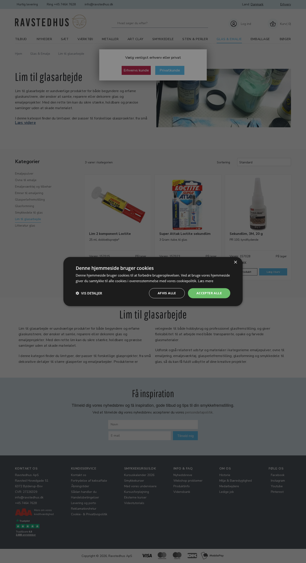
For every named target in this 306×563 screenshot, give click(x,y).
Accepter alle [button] (209, 293)
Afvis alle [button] (167, 293)
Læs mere (205, 281)
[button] (89, 293)
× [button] (235, 262)
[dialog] (153, 281)
